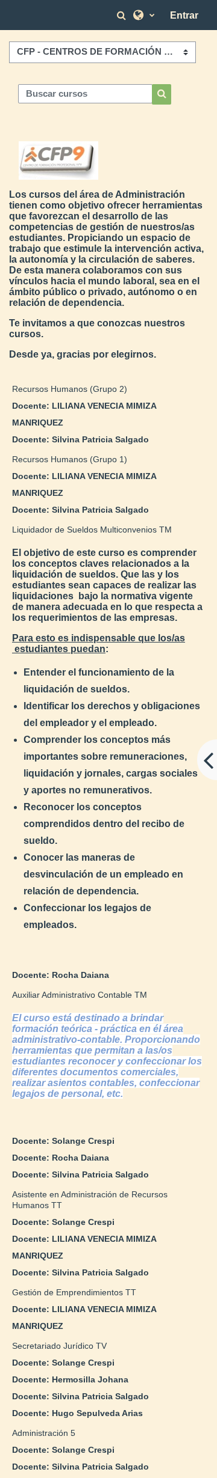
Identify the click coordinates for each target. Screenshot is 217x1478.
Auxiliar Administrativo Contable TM (79, 995)
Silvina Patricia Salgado (100, 439)
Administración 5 (43, 1433)
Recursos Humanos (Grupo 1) (69, 459)
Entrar (184, 15)
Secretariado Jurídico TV (59, 1346)
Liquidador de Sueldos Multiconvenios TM (92, 529)
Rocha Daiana (80, 975)
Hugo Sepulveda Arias (97, 1413)
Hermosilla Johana (90, 1379)
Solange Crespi (83, 1141)
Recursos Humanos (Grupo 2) (69, 389)
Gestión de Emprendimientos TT (74, 1292)
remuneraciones (147, 756)
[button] (123, 15)
